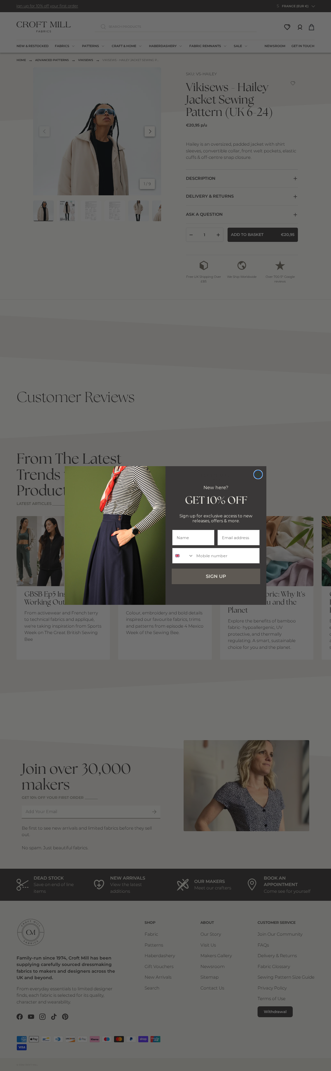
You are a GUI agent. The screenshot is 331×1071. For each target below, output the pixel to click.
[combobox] (183, 555)
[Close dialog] (258, 474)
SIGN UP (216, 576)
